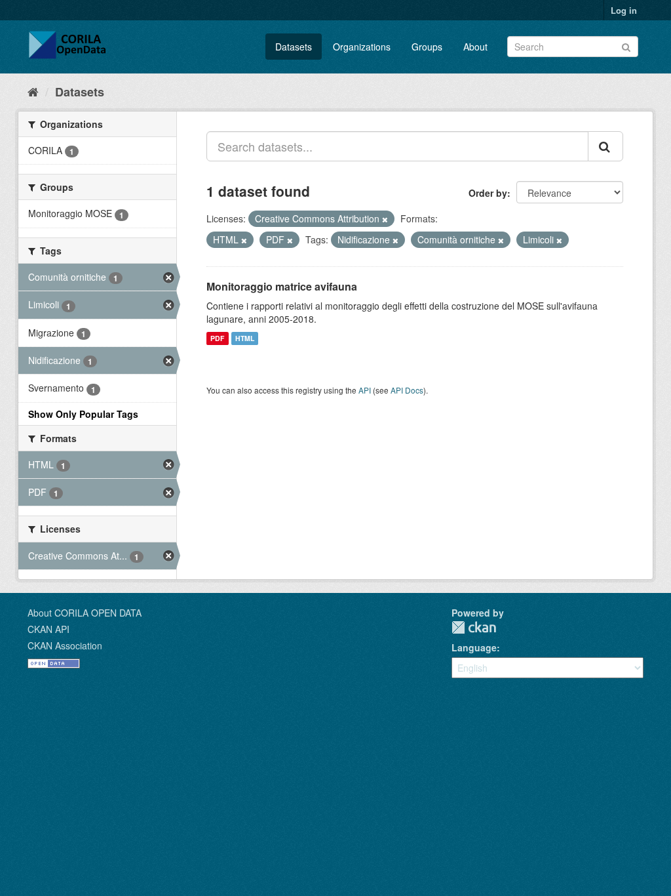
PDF (217, 338)
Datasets (293, 46)
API (364, 390)
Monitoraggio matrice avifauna (281, 286)
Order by (488, 192)
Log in (624, 10)
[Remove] (385, 219)
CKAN (473, 627)
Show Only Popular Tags (83, 413)
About (475, 46)
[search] (605, 146)
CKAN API (48, 629)
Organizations (362, 46)
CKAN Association (65, 645)
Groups (427, 46)
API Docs (407, 390)
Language (474, 647)
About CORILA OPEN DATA (85, 612)
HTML (244, 338)
